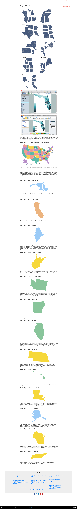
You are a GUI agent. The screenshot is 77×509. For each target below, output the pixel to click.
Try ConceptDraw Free (66, 6)
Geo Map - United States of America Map (36, 489)
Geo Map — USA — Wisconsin (30, 429)
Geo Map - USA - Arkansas (29, 299)
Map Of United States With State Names (54, 479)
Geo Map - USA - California (29, 199)
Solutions (37, 0)
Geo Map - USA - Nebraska (29, 349)
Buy (45, 0)
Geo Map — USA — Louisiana (30, 388)
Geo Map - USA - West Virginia (30, 252)
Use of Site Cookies (32, 507)
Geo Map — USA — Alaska (29, 408)
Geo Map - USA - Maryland (29, 180)
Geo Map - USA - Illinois (28, 320)
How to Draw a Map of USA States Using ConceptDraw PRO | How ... (18, 476)
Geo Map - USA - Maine (28, 225)
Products (32, 0)
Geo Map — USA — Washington (31, 276)
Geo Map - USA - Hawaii (28, 369)
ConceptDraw (4, 0)
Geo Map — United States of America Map (34, 142)
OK (74, 507)
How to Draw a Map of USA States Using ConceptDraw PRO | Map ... (18, 481)
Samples (41, 0)
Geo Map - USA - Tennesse (29, 451)
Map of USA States (26, 6)
